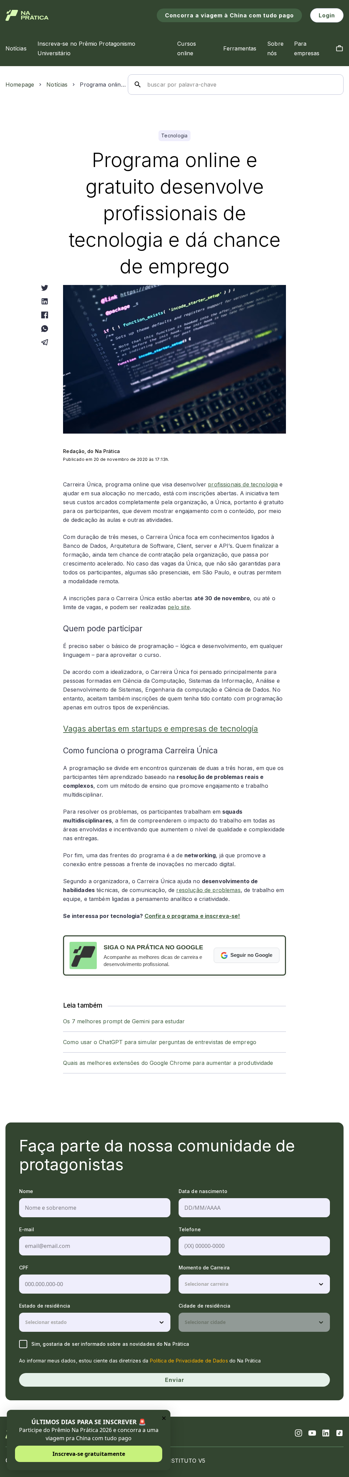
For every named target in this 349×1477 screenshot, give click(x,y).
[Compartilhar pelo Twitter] (45, 288)
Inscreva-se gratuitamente (88, 1454)
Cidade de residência (204, 1306)
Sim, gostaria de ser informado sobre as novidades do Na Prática (110, 1344)
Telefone (190, 1229)
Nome (26, 1191)
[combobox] (185, 1284)
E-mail (26, 1229)
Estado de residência (44, 1306)
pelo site (178, 607)
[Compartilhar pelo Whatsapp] (45, 329)
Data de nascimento (203, 1191)
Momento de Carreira (204, 1267)
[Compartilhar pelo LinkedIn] (45, 301)
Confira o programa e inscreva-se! (192, 916)
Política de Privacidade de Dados (189, 1360)
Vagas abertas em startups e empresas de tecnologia (160, 729)
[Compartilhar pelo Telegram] (45, 342)
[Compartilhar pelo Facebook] (45, 315)
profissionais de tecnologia (243, 484)
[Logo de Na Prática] (27, 15)
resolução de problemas (208, 890)
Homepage (19, 84)
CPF (23, 1267)
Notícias (56, 84)
